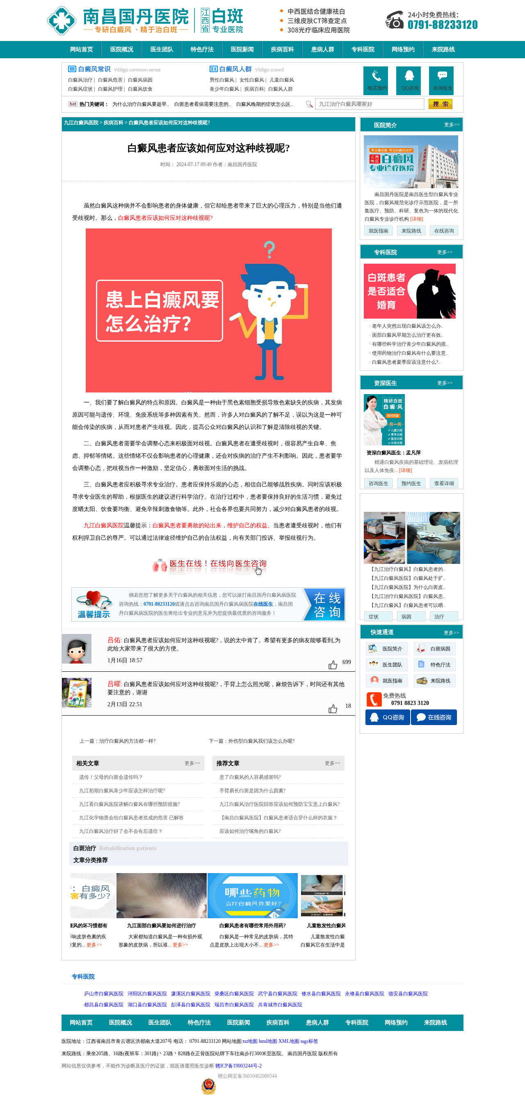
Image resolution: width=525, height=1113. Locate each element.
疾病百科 (282, 49)
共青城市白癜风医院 (280, 1005)
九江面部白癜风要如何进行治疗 (139, 925)
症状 (374, 617)
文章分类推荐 (90, 860)
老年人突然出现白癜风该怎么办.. (407, 326)
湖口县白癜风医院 (147, 1005)
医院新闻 (242, 49)
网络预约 (403, 49)
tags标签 (309, 1041)
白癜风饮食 (140, 89)
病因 (406, 617)
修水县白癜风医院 (321, 994)
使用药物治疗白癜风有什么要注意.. (410, 353)
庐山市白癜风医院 (103, 994)
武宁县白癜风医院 (277, 994)
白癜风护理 (110, 89)
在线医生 (263, 604)
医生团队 (162, 49)
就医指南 (378, 231)
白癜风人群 (280, 89)
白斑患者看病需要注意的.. (202, 104)
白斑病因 (440, 649)
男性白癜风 (222, 80)
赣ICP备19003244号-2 (238, 1066)
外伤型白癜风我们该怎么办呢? (261, 741)
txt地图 (250, 1041)
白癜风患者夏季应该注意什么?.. (406, 362)
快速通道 (382, 632)
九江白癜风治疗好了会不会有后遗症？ (121, 831)
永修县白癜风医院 (364, 994)
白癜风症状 (80, 89)
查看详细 (444, 483)
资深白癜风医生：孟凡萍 (394, 453)
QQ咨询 (410, 88)
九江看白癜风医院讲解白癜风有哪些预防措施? (129, 804)
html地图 (268, 1041)
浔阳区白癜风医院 (147, 994)
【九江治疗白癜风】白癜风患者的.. (407, 569)
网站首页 (81, 49)
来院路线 (443, 49)
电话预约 (377, 88)
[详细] (416, 219)
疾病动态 (382, 501)
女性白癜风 (252, 80)
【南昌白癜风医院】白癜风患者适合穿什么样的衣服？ (278, 818)
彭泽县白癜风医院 (190, 1005)
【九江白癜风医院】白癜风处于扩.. (407, 578)
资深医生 (385, 383)
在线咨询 (444, 231)
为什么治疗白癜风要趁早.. (140, 104)
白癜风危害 (110, 80)
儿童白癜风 (281, 80)
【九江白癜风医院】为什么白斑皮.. (407, 587)
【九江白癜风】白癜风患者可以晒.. (407, 605)
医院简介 (385, 125)
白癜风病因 (140, 80)
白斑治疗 (84, 848)
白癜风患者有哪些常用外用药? (230, 925)
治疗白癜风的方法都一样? (127, 741)
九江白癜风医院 (81, 122)
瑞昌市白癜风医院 (234, 1005)
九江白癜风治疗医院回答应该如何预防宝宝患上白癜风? (279, 804)
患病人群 (322, 49)
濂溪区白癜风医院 (190, 994)
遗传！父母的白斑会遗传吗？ (111, 777)
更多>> (192, 763)
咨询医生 (443, 88)
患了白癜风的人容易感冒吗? (250, 777)
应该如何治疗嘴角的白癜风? (250, 831)
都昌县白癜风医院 (103, 1005)
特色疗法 (202, 49)
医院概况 (121, 49)
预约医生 (411, 483)
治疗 (439, 617)
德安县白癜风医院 (408, 994)
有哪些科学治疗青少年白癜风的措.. (410, 344)
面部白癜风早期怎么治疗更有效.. (407, 335)
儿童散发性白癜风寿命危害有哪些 (321, 925)
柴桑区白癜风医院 (234, 994)
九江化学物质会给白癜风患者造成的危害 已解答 (131, 818)
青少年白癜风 (224, 89)
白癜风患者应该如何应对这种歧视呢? (169, 122)
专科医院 (363, 49)
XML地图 (288, 1041)
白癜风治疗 (80, 80)
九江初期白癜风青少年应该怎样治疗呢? (122, 791)
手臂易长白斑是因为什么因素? (252, 791)
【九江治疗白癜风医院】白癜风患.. (407, 596)
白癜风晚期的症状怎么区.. (264, 104)
